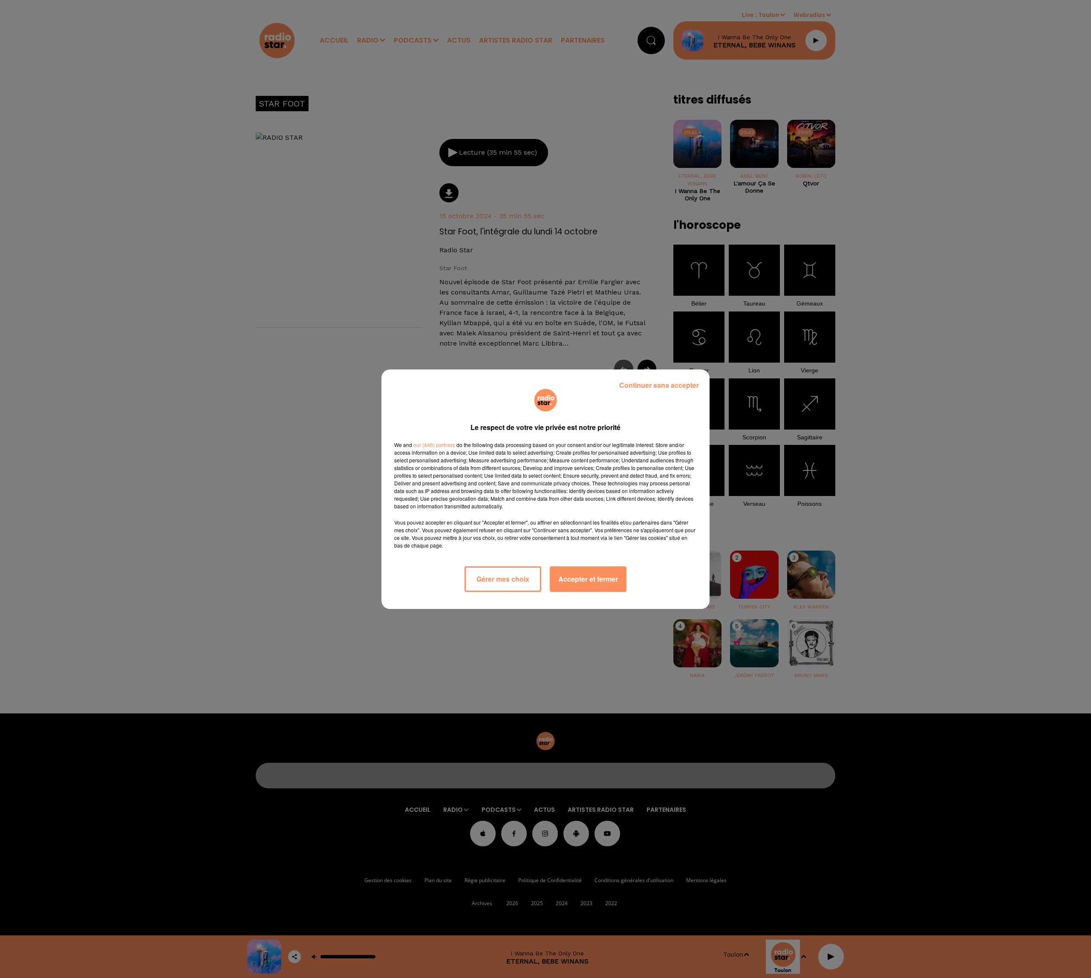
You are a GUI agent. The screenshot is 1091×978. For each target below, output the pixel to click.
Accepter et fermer (588, 579)
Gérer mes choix (502, 579)
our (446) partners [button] (434, 444)
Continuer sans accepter (659, 385)
